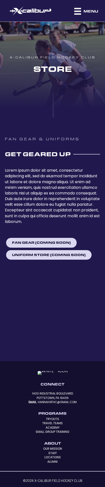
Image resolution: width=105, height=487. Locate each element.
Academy (53, 427)
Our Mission (52, 449)
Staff (52, 453)
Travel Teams (52, 423)
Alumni (52, 462)
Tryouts (52, 419)
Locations (52, 457)
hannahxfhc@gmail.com (57, 402)
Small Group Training (52, 432)
